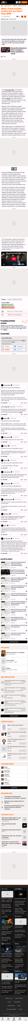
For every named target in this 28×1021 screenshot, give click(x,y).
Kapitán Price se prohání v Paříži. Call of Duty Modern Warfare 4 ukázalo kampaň (18, 571)
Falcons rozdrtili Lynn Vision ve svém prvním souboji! (6, 911)
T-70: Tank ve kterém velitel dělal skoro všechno (19, 966)
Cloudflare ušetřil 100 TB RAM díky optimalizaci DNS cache (6, 933)
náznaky (8, 98)
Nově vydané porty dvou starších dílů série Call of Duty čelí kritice (18, 619)
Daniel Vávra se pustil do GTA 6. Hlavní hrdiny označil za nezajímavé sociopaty (11, 843)
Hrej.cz (3, 825)
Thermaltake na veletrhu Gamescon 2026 (6, 991)
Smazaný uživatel (8, 499)
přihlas (23, 340)
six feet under (7, 385)
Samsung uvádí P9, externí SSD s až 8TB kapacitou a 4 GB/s (20, 986)
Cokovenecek (7, 472)
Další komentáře (14, 716)
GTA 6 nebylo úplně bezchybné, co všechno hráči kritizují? (20, 936)
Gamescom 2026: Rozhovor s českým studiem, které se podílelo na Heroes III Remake (20, 910)
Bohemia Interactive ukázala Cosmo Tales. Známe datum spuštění (6, 906)
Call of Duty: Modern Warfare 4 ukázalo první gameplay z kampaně (19, 587)
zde (21, 328)
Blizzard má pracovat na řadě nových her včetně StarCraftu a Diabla (18, 611)
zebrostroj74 (7, 437)
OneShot (6, 406)
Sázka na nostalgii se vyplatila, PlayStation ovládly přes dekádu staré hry (19, 579)
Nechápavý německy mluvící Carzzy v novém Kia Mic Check (6, 961)
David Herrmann (5, 630)
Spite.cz (3, 831)
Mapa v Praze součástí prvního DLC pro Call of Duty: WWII (22, 5)
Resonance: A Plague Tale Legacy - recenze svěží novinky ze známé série (7, 900)
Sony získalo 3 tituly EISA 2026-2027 (20, 981)
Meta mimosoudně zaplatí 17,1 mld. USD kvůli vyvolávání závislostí (11, 818)
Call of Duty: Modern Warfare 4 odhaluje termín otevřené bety (19, 594)
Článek (3, 48)
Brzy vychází (5, 647)
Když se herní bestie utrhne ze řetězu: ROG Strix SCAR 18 (6, 939)
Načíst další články (14, 641)
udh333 (5, 446)
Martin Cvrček (12, 19)
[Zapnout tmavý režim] (19, 2)
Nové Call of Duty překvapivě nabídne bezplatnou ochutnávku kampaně (18, 563)
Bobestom (6, 514)
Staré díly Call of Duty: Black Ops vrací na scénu (18, 634)
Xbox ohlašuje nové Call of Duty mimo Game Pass (19, 626)
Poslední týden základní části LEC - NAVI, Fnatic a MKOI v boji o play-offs (6, 955)
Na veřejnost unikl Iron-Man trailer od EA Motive (20, 931)
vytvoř (13, 341)
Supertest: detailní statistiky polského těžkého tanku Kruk (19, 961)
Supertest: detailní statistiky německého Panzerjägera (19, 955)
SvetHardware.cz (6, 821)
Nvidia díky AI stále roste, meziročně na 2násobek (11, 836)
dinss (5, 525)
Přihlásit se (24, 2)
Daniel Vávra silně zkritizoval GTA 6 (11, 830)
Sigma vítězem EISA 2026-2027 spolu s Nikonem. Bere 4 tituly (20, 992)
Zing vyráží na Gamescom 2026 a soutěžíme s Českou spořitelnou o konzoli (19, 51)
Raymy (5, 418)
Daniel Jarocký (5, 567)
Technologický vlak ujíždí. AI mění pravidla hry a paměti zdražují (7, 927)
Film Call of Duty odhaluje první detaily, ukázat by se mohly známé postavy (19, 603)
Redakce (4, 56)
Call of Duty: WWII (7, 5)
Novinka (15, 5)
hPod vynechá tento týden (9, 824)
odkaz (20, 412)
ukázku (5, 329)
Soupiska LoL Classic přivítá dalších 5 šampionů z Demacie (7, 966)
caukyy (5, 460)
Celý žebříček (14, 787)
